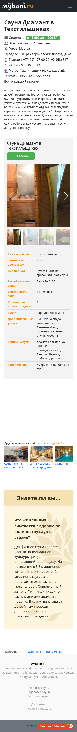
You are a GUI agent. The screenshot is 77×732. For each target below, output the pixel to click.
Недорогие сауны (38, 692)
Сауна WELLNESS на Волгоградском (41, 465)
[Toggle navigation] (70, 6)
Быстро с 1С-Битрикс (53, 726)
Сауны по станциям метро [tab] (44, 652)
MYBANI (39, 664)
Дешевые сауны (38, 688)
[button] (34, 223)
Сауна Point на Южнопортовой (14, 465)
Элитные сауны (38, 696)
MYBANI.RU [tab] (13, 652)
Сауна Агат (61, 463)
